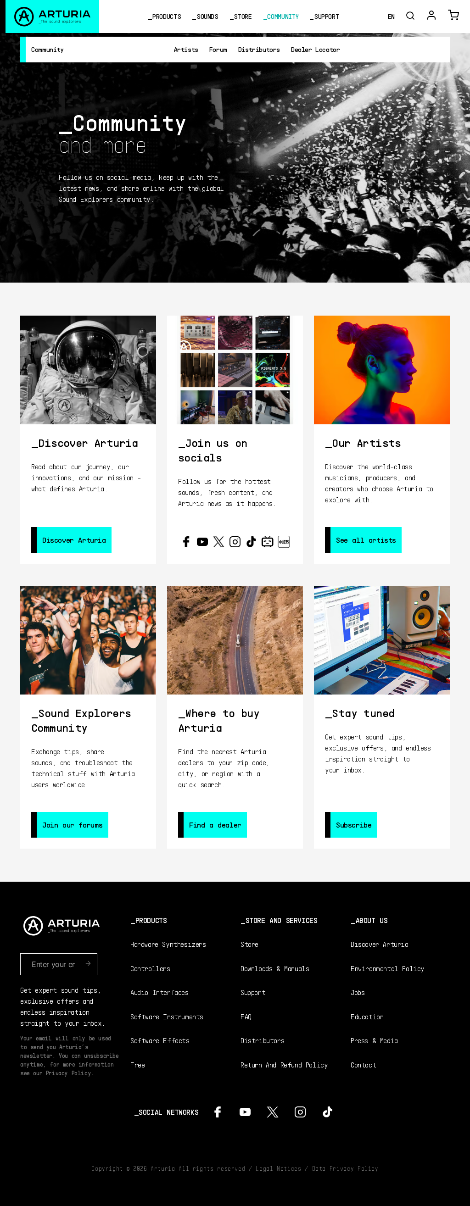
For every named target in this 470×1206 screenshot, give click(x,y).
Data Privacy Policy (345, 1168)
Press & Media (374, 1040)
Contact (363, 1064)
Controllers (150, 968)
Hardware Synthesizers (168, 943)
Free (137, 1064)
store (243, 16)
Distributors (259, 49)
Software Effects (160, 1040)
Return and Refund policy (284, 1064)
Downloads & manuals (275, 968)
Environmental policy (388, 968)
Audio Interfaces (159, 992)
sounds (207, 16)
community (282, 16)
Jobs (357, 992)
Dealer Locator (315, 49)
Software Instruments (166, 1016)
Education (367, 1016)
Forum (218, 49)
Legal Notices (278, 1168)
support (326, 16)
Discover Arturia (379, 943)
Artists (186, 49)
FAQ (246, 1016)
